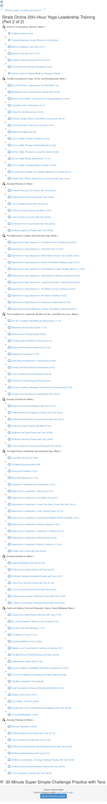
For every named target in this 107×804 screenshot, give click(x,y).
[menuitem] (1, 6)
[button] (1, 2)
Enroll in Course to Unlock (53, 796)
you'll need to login (65, 792)
